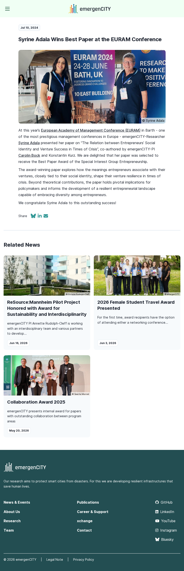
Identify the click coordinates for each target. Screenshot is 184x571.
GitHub (167, 502)
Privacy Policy (83, 559)
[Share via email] (46, 216)
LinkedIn (167, 511)
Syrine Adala (29, 143)
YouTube (168, 521)
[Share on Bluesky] (34, 216)
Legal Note (54, 559)
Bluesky (167, 539)
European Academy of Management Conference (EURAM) (90, 130)
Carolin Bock (29, 155)
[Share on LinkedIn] (41, 216)
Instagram (168, 530)
